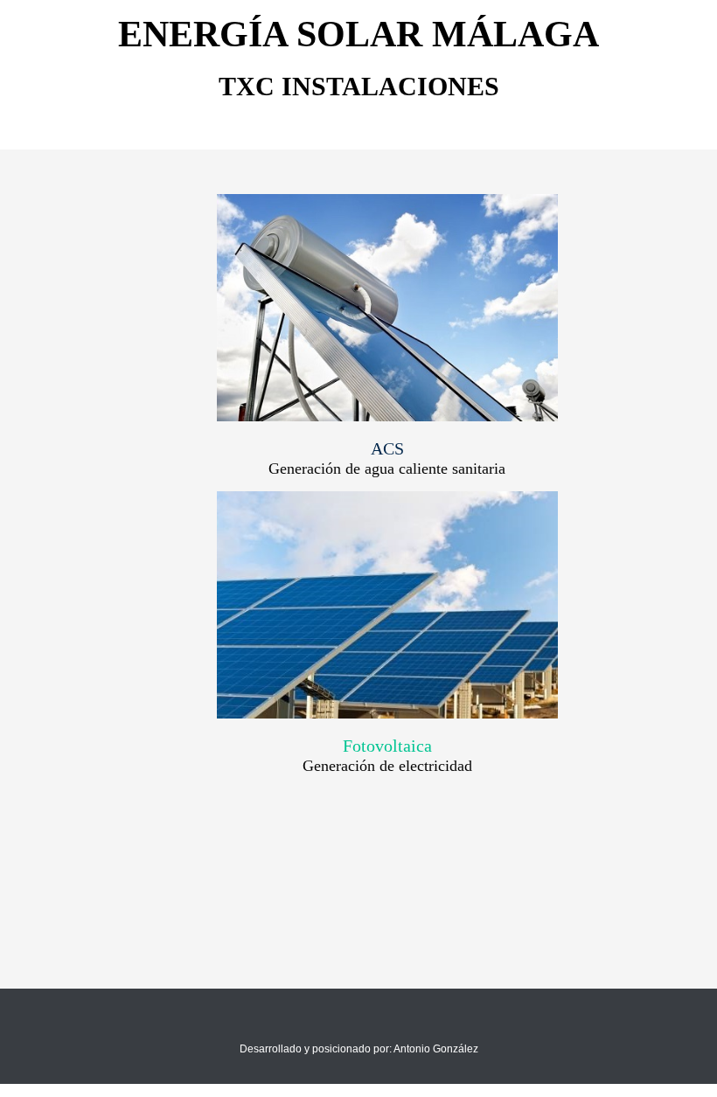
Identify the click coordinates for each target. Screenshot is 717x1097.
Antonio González (435, 1049)
